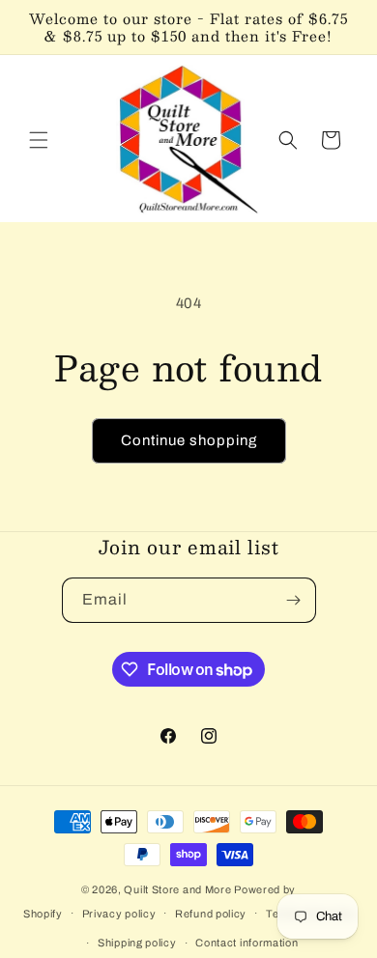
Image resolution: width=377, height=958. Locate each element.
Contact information (246, 942)
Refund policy (210, 913)
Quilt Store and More (177, 889)
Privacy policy (119, 913)
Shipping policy (137, 942)
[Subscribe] (294, 600)
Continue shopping (189, 440)
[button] (38, 140)
